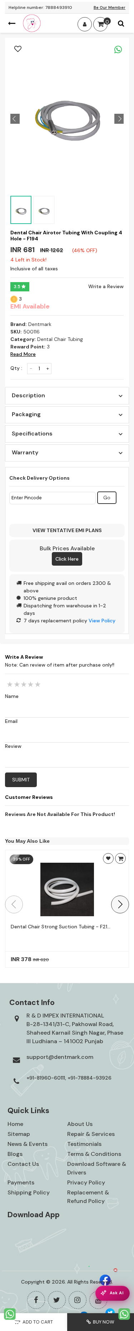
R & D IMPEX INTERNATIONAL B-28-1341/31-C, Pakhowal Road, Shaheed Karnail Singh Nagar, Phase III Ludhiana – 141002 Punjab (74, 1028)
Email (11, 721)
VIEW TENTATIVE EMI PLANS (67, 530)
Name (12, 696)
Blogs (15, 1154)
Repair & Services (91, 1134)
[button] (120, 904)
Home (15, 1124)
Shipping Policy (29, 1192)
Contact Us (23, 1164)
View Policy (102, 620)
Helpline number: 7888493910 (40, 7)
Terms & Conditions (94, 1154)
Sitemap (19, 1134)
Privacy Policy (86, 1182)
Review (13, 746)
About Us (80, 1124)
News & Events (28, 1144)
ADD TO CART (36, 1322)
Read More (23, 354)
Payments (21, 1182)
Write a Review (106, 286)
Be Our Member (109, 7)
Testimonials (84, 1144)
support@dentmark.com (59, 1057)
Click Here (67, 559)
